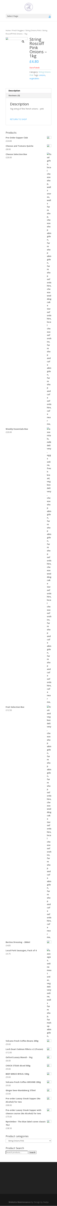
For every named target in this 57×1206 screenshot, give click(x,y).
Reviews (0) (14, 95)
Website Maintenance (20, 1202)
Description (14, 90)
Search (32, 1152)
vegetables (34, 78)
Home (8, 30)
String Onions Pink (33, 30)
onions (42, 75)
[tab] (28, 90)
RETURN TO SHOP (18, 119)
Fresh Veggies (18, 30)
